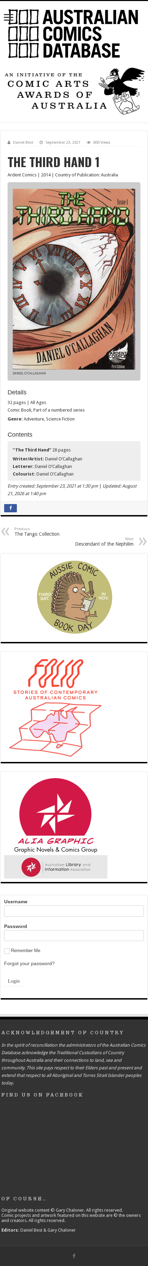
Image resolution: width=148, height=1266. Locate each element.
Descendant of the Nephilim (104, 542)
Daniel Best (23, 142)
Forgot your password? (29, 963)
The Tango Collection (37, 532)
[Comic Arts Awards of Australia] (74, 90)
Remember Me (25, 950)
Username (16, 901)
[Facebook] (74, 1256)
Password (15, 926)
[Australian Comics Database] (74, 32)
